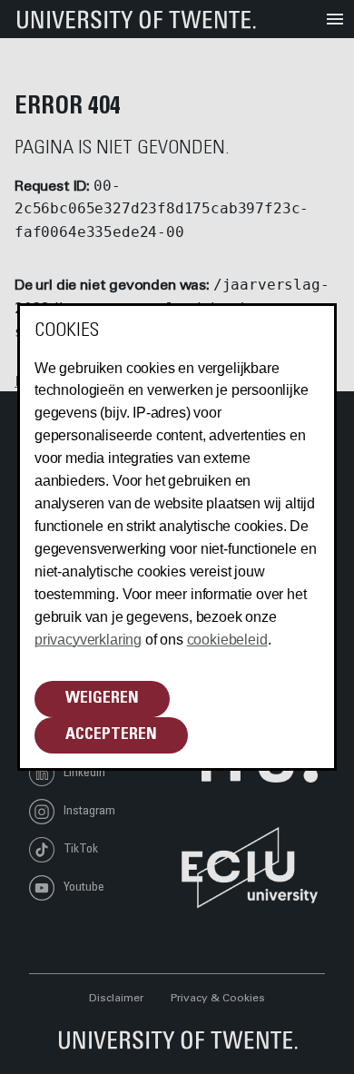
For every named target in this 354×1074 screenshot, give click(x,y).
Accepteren (111, 735)
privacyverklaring (88, 639)
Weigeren (102, 699)
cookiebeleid (227, 639)
